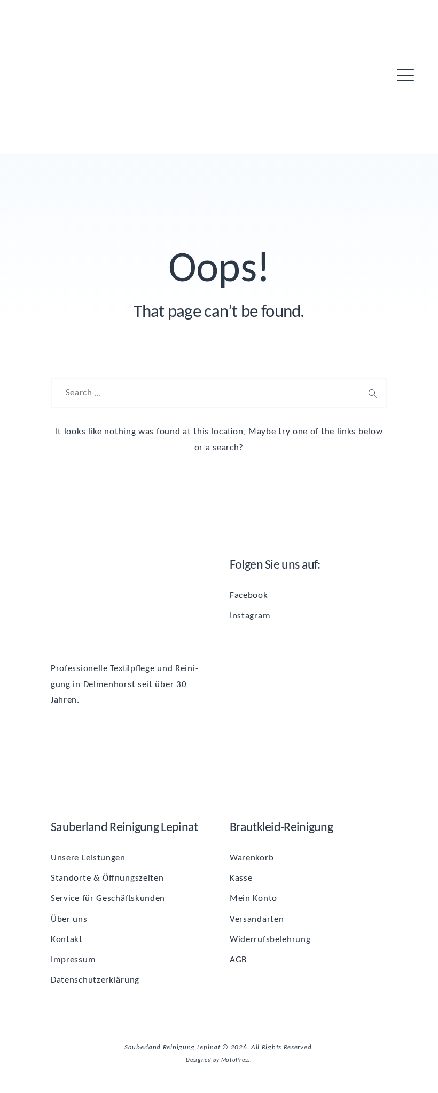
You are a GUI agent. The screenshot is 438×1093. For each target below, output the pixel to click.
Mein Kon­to (253, 898)
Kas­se (241, 878)
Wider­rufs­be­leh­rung (270, 939)
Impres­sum (73, 959)
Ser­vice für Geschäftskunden (108, 898)
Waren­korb (251, 858)
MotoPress (235, 1060)
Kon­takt (67, 939)
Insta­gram (250, 615)
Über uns (69, 919)
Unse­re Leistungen (88, 858)
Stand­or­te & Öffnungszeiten (107, 878)
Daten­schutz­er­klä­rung (95, 980)
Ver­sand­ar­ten (257, 919)
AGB (238, 959)
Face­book (249, 595)
